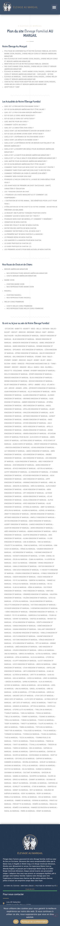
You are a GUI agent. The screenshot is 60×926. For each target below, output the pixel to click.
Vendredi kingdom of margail (35, 594)
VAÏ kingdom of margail (23, 552)
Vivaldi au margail (21, 584)
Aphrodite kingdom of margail (42, 388)
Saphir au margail (44, 759)
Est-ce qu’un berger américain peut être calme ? (24, 109)
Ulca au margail (38, 657)
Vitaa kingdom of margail (24, 622)
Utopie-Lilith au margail (23, 710)
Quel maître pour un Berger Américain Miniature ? (25, 161)
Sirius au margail (20, 780)
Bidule (38, 332)
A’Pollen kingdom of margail (35, 409)
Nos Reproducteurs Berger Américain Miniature (27, 273)
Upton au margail (38, 706)
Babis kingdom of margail (24, 346)
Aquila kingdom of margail (34, 500)
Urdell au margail (37, 689)
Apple (30, 385)
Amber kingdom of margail (33, 402)
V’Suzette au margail (13, 545)
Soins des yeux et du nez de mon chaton (21, 225)
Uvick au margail (34, 678)
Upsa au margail (22, 657)
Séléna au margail (30, 762)
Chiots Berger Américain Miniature (21, 276)
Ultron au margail (21, 675)
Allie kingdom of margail (39, 392)
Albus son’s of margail (23, 444)
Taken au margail (20, 748)
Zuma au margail (36, 559)
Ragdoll (8, 291)
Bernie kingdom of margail (16, 381)
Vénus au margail (27, 549)
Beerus (51, 332)
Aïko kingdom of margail (34, 406)
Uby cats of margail (21, 703)
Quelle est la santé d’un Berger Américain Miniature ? (27, 155)
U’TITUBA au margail (37, 692)
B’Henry (7, 360)
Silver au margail (20, 755)
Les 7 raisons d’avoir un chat (16, 192)
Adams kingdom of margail (39, 531)
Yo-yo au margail (20, 580)
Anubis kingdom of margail (35, 420)
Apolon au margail (12, 510)
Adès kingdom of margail (15, 531)
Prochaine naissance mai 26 (37, 364)
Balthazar (8, 336)
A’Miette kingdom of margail (16, 514)
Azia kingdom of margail (33, 455)
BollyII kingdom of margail (16, 374)
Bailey (29, 360)
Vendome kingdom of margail (42, 612)
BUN (42, 367)
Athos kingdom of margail (24, 468)
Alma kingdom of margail (15, 392)
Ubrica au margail (26, 654)
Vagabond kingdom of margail (26, 633)
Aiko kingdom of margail (34, 479)
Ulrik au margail (20, 692)
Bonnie (26, 371)
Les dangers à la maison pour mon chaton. (23, 240)
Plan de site (30, 889)
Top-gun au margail (44, 727)
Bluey (43, 360)
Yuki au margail (44, 542)
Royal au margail (29, 797)
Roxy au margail (28, 794)
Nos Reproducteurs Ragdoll (19, 298)
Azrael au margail (47, 510)
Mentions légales (27, 886)
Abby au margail (48, 507)
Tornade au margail (13, 734)
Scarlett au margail (22, 787)
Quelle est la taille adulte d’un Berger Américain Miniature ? (30, 158)
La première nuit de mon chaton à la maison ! (23, 234)
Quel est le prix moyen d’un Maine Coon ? (21, 106)
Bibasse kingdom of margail (16, 378)
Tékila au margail (12, 720)
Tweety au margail (29, 724)
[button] (54, 7)
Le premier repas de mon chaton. (18, 237)
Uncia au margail (28, 685)
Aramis (19, 388)
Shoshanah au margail (39, 755)
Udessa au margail (13, 682)
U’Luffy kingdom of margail (25, 661)
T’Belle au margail (12, 717)
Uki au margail (43, 685)
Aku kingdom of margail (33, 458)
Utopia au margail (20, 601)
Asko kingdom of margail (40, 521)
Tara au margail (28, 713)
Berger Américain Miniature (16, 269)
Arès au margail (38, 486)
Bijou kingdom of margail (41, 378)
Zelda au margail (20, 559)
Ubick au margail (43, 664)
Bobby (15, 360)
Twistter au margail (13, 731)
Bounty (26, 329)
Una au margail (10, 654)
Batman (46, 329)
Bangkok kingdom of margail (25, 343)
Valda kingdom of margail (41, 601)
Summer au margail (12, 762)
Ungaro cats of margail (23, 696)
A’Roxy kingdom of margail (45, 444)
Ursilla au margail (46, 650)
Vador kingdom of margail (24, 577)
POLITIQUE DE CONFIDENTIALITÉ (46, 886)
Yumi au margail (31, 545)
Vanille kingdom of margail (25, 566)
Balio (49, 357)
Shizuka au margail (12, 766)
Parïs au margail (28, 811)
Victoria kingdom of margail (43, 605)
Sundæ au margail (44, 769)
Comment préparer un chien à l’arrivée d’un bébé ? (25, 173)
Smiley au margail (20, 783)
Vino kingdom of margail (34, 591)
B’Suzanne (17, 371)
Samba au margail (20, 776)
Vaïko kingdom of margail (16, 612)
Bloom (7, 364)
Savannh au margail (13, 773)
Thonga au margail (31, 734)
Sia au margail (28, 769)
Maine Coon (9, 280)
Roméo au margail (40, 804)
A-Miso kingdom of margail (41, 524)
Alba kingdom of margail (26, 461)
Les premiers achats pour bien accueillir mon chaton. (27, 249)
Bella (39, 329)
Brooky (15, 367)
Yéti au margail (42, 643)
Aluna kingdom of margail (34, 538)
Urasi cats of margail (13, 699)
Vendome (33, 563)
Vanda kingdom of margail (24, 626)
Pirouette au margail (22, 804)
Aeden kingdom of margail (34, 496)
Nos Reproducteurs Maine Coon (20, 287)
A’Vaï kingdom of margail (23, 465)
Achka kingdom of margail (42, 448)
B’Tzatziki (9, 329)
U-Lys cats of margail (34, 699)
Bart (44, 332)
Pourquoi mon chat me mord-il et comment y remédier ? (28, 219)
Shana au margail (20, 752)
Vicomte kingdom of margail (25, 556)
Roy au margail (36, 790)
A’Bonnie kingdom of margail (35, 399)
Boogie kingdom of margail (41, 381)
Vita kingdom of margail (23, 643)
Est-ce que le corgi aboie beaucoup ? (19, 115)
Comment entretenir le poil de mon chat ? (22, 231)
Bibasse (23, 367)
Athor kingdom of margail (34, 423)
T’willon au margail (43, 710)
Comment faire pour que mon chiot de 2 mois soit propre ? (29, 167)
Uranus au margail (21, 706)
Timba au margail (26, 727)
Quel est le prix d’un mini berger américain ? (23, 112)
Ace (5, 388)
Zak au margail (29, 542)
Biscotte (8, 371)
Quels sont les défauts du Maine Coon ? (21, 140)
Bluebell (49, 367)
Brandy (7, 367)
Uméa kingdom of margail (26, 647)
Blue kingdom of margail (23, 339)
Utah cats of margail (44, 696)
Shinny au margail (37, 780)
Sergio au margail (47, 766)
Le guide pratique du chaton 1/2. (18, 246)
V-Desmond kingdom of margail (44, 608)
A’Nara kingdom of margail (34, 430)
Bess (33, 329)
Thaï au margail (11, 738)
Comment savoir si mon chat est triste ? (22, 216)
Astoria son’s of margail (31, 441)
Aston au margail (45, 468)
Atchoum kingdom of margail (36, 475)
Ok (16, 921)
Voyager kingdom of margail (16, 608)
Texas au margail (37, 741)
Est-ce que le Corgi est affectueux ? (19, 119)
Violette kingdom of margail (16, 605)
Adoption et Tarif (12, 87)
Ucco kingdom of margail (24, 664)
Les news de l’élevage (11, 886)
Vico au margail (46, 545)
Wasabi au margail (38, 584)
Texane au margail (47, 717)
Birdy (49, 360)
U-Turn (42, 556)
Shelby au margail (48, 762)
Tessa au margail (43, 713)
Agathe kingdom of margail (35, 535)
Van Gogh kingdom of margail (26, 570)
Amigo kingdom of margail (37, 451)
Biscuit (14, 332)
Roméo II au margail (21, 807)
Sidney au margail (20, 790)
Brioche (22, 332)
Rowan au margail (40, 800)
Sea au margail (35, 748)
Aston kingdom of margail (16, 521)
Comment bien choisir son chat (17, 176)
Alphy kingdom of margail (15, 472)
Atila (44, 385)
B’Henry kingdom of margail (43, 371)
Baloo (53, 329)
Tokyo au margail (20, 741)
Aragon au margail (21, 486)
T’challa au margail (37, 745)
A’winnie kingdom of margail (35, 482)
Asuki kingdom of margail (34, 489)
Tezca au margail (26, 738)
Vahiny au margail (21, 619)
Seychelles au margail (25, 759)
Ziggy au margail (20, 563)
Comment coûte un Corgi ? (15, 125)
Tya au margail (49, 731)
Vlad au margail (20, 587)
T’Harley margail (11, 713)
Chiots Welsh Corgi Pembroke (19, 306)
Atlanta (50, 385)
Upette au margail (38, 675)
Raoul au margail (11, 811)
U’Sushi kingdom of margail (25, 650)
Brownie (30, 332)
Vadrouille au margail (38, 615)
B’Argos (21, 364)
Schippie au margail (38, 776)
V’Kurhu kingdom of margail (27, 573)
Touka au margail (48, 734)
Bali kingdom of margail (23, 357)
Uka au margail (19, 678)
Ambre (37, 385)
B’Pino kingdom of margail (26, 353)
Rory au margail (44, 794)
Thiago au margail (46, 720)
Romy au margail (44, 811)
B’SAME (38, 357)
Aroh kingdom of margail (34, 427)
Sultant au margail (31, 773)
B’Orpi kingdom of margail (40, 374)
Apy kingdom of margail (33, 493)
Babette (18, 329)
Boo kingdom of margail (32, 350)
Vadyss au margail (38, 619)
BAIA (44, 357)
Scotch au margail (12, 769)
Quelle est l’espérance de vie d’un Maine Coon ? (24, 137)
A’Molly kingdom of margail (42, 517)
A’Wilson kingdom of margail (35, 413)
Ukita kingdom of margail (34, 671)
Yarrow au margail (37, 580)
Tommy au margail (30, 717)
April (25, 388)
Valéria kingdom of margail (27, 336)
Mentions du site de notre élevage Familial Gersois (26, 64)
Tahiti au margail (20, 745)
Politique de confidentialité (34, 921)
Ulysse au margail (12, 685)
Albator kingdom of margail (16, 528)
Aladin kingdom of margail (34, 395)
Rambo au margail (23, 800)
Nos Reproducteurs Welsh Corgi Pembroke (25, 308)
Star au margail (39, 787)
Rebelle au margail (12, 797)
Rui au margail (44, 797)
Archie (11, 388)
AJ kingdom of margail (38, 472)
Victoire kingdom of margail (25, 640)
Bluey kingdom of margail (15, 385)
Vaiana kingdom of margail (24, 629)
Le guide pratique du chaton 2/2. (18, 243)
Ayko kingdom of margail (34, 503)
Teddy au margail (11, 724)
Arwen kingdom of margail (34, 434)
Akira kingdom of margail (42, 528)
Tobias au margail (29, 720)
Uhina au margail (30, 682)
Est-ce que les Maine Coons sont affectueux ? (24, 134)
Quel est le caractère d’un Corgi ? (18, 128)
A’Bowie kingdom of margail (42, 514)
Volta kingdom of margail (24, 636)
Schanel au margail (38, 783)
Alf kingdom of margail (14, 451)
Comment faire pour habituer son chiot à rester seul (27, 170)
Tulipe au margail (45, 724)
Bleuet (7, 332)
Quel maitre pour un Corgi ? (16, 122)
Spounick (17, 350)
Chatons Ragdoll (14, 295)
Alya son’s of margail (39, 437)
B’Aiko (14, 364)
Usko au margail (50, 678)
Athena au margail (31, 507)
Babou (36, 367)
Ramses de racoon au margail (44, 807)
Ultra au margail (43, 654)
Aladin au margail (30, 510)
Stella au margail (30, 766)
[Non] (55, 915)
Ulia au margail (45, 682)
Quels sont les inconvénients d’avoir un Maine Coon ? (27, 131)
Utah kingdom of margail (34, 668)
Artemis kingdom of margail (35, 416)
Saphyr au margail (38, 752)
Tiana (53, 364)
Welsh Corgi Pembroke (14, 302)
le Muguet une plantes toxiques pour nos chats (25, 213)
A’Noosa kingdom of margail (17, 448)
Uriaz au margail (39, 703)
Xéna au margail (35, 587)
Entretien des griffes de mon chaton (20, 228)
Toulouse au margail (33, 731)
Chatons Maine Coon (15, 284)
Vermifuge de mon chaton (15, 222)
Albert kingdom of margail (16, 524)
